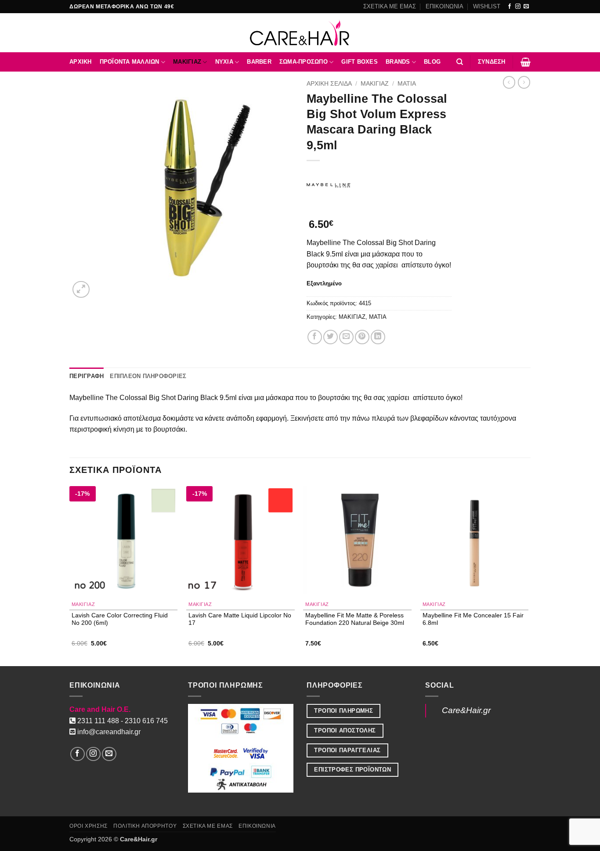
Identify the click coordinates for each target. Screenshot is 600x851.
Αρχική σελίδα (329, 83)
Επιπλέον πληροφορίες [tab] (148, 376)
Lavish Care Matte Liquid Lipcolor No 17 (239, 619)
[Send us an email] (526, 7)
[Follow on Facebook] (509, 7)
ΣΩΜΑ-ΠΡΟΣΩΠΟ (303, 61)
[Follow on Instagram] (517, 7)
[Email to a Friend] (346, 337)
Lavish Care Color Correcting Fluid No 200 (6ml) (120, 619)
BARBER (259, 61)
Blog (432, 61)
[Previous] (69, 575)
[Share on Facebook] (314, 337)
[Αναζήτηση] (459, 62)
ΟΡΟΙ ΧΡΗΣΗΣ (88, 826)
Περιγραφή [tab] (86, 376)
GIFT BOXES (359, 61)
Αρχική (80, 61)
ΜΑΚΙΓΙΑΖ (187, 61)
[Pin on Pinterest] (362, 337)
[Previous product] (524, 82)
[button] (492, 62)
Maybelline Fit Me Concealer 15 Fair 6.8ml (473, 619)
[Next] (528, 575)
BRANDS (398, 61)
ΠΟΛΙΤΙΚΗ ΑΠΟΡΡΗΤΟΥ (145, 826)
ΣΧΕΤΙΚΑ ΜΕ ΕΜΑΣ (389, 6)
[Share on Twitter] (330, 337)
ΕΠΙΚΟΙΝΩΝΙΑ (444, 6)
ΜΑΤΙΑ (407, 83)
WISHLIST (486, 6)
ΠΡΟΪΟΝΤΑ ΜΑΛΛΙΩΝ (129, 61)
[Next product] (509, 82)
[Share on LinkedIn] (378, 337)
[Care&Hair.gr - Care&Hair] (300, 32)
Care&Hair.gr (466, 710)
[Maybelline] (329, 185)
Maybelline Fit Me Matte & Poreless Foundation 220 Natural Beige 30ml (354, 619)
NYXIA (224, 61)
